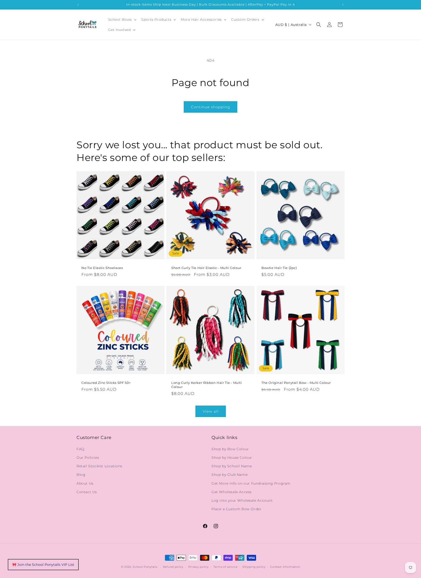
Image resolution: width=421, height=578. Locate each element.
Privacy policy (198, 566)
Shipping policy (254, 566)
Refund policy (173, 566)
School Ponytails (145, 566)
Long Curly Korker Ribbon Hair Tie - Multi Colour (206, 385)
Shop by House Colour (231, 457)
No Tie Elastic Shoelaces (102, 268)
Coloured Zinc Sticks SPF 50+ (106, 383)
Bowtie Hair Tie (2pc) (279, 268)
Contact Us (87, 491)
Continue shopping (210, 107)
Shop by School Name (231, 466)
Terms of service (225, 566)
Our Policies (88, 457)
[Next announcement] (342, 4)
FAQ (81, 449)
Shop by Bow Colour (230, 449)
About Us (85, 483)
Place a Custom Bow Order (236, 509)
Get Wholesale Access (231, 491)
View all (211, 411)
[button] (122, 19)
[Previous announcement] (78, 4)
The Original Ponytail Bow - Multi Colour (296, 383)
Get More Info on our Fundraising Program (250, 483)
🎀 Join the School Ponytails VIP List (43, 564)
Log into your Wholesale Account (242, 500)
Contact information (285, 566)
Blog (81, 474)
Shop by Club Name (229, 474)
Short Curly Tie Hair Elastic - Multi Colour (206, 268)
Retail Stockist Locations (99, 466)
